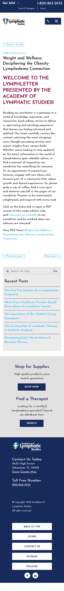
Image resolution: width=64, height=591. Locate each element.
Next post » (52, 256)
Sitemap (32, 556)
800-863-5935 (21, 484)
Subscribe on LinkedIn (23, 215)
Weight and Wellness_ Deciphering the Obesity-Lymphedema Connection (28, 234)
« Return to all (13, 44)
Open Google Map (24, 471)
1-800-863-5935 (49, 3)
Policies (32, 566)
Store (42, 9)
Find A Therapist (27, 9)
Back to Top (32, 527)
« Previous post (13, 256)
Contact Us (32, 546)
